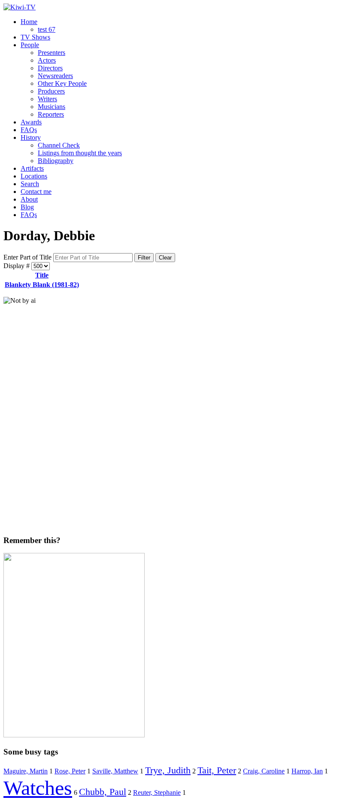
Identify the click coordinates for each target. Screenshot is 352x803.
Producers (51, 91)
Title (42, 275)
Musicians (51, 106)
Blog (27, 207)
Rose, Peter (70, 771)
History (31, 137)
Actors (47, 60)
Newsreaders (55, 75)
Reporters (51, 114)
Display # (17, 265)
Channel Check (59, 145)
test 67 (46, 29)
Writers (47, 99)
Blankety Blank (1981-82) (42, 284)
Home (29, 21)
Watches (37, 787)
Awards (31, 122)
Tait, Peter (216, 770)
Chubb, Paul (102, 791)
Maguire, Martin (25, 771)
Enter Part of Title (28, 257)
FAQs (29, 129)
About (29, 199)
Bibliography (55, 160)
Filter (144, 257)
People (30, 44)
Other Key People (62, 83)
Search (30, 183)
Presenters (51, 52)
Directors (50, 68)
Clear (165, 257)
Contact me (36, 191)
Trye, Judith (168, 770)
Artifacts (32, 168)
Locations (34, 176)
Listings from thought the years (80, 153)
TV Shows (35, 37)
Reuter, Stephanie (157, 792)
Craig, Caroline (264, 771)
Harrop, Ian (307, 771)
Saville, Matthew (115, 771)
